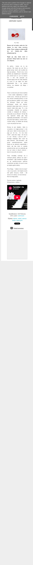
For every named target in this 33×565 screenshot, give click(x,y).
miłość (20, 218)
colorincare (21, 216)
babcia (15, 218)
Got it (22, 16)
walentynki (19, 220)
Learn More (13, 16)
